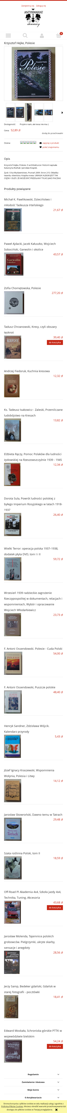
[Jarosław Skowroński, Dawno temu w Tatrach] (19, 829)
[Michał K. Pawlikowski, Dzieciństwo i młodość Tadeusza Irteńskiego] (19, 219)
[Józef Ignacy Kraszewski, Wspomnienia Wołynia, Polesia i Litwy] (19, 790)
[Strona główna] (33, 18)
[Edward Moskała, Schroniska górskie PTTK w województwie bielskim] (19, 1051)
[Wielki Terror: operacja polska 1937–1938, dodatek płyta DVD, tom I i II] (19, 568)
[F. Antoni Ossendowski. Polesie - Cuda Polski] (19, 663)
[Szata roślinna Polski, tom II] (19, 867)
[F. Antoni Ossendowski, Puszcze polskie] (19, 702)
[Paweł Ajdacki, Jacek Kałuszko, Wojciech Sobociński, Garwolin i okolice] (19, 264)
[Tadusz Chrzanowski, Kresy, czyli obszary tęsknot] (19, 347)
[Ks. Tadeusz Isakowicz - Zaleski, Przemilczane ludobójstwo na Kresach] (19, 430)
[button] (8, 35)
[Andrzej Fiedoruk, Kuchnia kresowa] (19, 385)
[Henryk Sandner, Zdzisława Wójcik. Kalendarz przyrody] (19, 746)
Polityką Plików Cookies (12, 1106)
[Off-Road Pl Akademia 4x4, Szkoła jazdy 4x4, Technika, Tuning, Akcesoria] (19, 912)
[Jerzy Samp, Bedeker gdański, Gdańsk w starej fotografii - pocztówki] (19, 1006)
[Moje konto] (42, 35)
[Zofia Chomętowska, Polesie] (19, 302)
